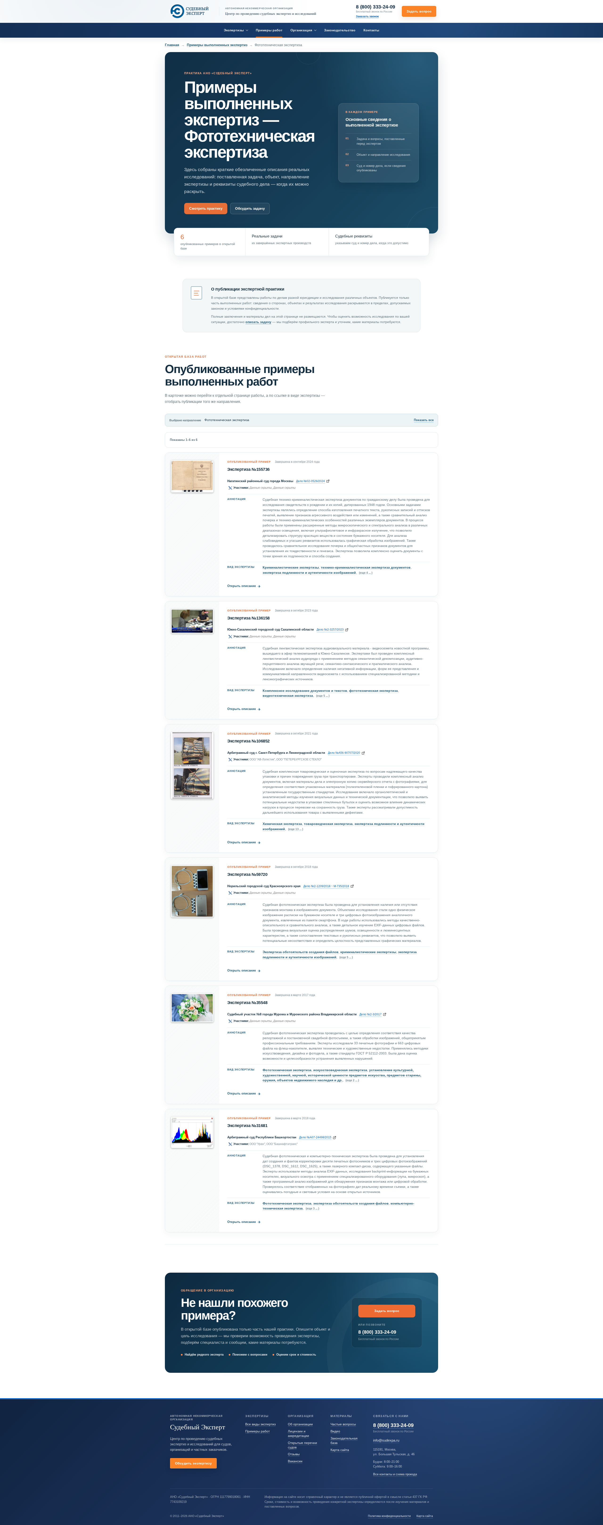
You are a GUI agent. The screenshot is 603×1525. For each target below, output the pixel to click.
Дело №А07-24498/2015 (315, 1137)
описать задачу (258, 322)
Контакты (371, 30)
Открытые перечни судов (302, 1445)
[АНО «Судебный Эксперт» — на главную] (189, 11)
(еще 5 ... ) (323, 695)
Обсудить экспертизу (193, 1463)
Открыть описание (243, 586)
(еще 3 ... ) (312, 1208)
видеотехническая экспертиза (288, 695)
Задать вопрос (419, 11)
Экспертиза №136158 (248, 618)
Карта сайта (339, 1450)
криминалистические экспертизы (368, 952)
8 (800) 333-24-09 (375, 7)
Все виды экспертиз (260, 1424)
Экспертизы (234, 30)
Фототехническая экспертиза (287, 1070)
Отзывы (294, 1454)
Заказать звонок (367, 16)
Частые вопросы (343, 1424)
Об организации (300, 1424)
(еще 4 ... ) (365, 572)
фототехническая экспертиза (373, 691)
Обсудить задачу (250, 208)
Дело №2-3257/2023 (330, 629)
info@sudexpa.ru (386, 1440)
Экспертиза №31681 (247, 1125)
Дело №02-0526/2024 (310, 481)
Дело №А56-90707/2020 (344, 752)
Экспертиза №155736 (248, 469)
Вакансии (295, 1461)
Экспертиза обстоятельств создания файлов (300, 952)
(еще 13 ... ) (295, 829)
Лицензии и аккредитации (298, 1433)
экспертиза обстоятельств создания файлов (351, 1203)
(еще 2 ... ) (352, 1080)
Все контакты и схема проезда (395, 1474)
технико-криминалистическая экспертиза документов (366, 567)
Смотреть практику (205, 208)
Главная (172, 45)
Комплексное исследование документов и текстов (305, 691)
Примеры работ (269, 30)
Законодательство (339, 30)
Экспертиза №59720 (247, 874)
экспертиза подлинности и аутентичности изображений (309, 572)
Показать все (424, 420)
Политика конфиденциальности (389, 1516)
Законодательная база (344, 1440)
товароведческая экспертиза (328, 824)
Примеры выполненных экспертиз (217, 45)
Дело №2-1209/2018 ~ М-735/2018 (326, 886)
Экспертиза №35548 (247, 1002)
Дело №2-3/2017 (370, 1014)
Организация (301, 30)
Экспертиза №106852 (248, 741)
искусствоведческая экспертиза (340, 1070)
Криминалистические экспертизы (291, 567)
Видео (335, 1431)
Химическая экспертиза (282, 824)
